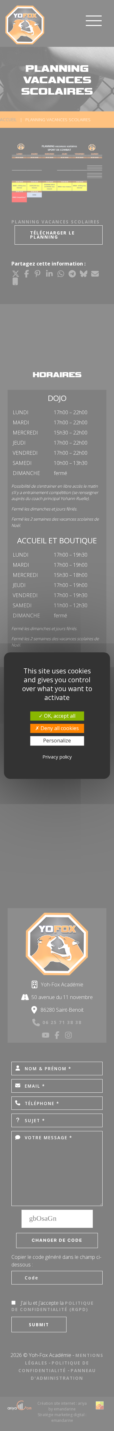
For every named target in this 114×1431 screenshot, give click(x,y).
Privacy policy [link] (57, 756)
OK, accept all (59, 715)
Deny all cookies (59, 728)
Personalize (57, 740)
